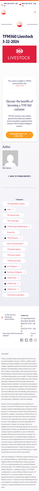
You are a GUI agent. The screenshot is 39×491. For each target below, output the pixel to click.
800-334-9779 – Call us (11, 5)
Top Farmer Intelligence (14, 272)
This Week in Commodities (15, 295)
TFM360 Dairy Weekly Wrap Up (17, 227)
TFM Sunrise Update (13, 255)
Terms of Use (32, 334)
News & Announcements (15, 244)
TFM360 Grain (11, 283)
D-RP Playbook (12, 266)
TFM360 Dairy (11, 278)
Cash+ (9, 209)
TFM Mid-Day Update (14, 261)
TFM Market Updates (14, 249)
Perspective (11, 232)
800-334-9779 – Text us (29, 5)
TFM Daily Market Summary (16, 204)
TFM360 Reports (12, 238)
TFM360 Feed (11, 289)
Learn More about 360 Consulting (18, 135)
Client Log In (19, 86)
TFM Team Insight (13, 221)
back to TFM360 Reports (20, 176)
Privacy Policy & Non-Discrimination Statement (13, 334)
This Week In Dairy (13, 215)
